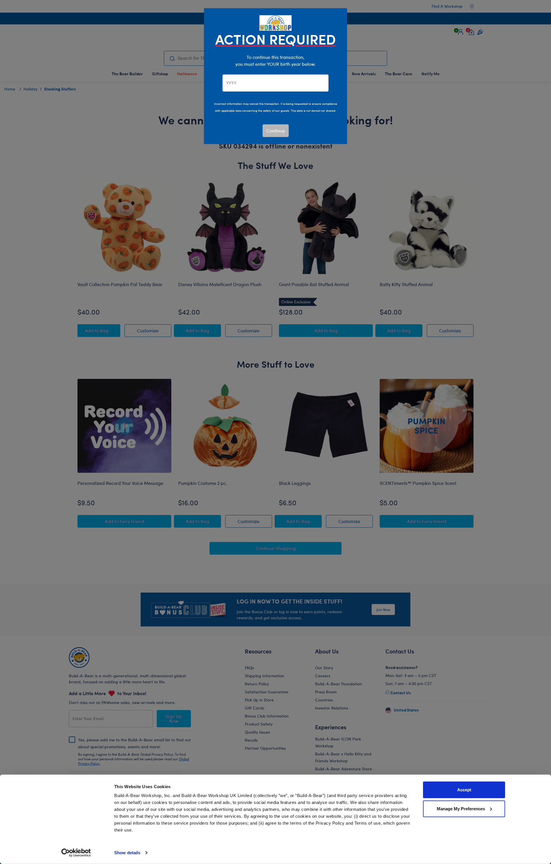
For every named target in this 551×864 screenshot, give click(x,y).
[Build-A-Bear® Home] (275, 22)
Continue (275, 131)
